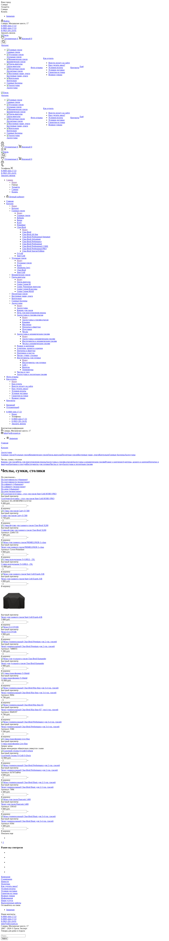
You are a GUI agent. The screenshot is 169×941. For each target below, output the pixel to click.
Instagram (10, 16)
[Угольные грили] (18, 54)
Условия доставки (9, 891)
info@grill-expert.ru (12, 433)
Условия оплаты (8, 888)
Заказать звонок (8, 175)
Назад (14, 182)
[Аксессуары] (18, 85)
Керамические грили (38, 455)
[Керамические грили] (18, 59)
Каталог (15, 208)
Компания (5, 877)
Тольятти (16, 187)
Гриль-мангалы (24, 282)
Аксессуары (22, 308)
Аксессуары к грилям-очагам (35, 320)
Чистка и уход (56, 464)
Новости (5, 881)
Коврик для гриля (9, 462)
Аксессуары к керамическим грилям (38, 339)
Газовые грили (23, 215)
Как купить (17, 384)
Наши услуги (7, 900)
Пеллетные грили (70, 455)
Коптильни (104, 455)
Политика (5, 884)
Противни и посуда (17, 464)
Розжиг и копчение (114, 462)
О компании (6, 879)
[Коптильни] (18, 78)
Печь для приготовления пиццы (31, 462)
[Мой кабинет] (2, 143)
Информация (7, 898)
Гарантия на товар (9, 893)
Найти (4, 939)
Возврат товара (8, 896)
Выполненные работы (11, 903)
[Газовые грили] (18, 50)
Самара (15, 189)
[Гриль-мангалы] (18, 64)
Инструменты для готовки (34, 362)
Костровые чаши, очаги (88, 455)
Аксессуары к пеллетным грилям (78, 464)
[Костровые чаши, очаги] (18, 73)
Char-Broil (26, 232)
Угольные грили (24, 263)
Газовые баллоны (117, 455)
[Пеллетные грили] (18, 69)
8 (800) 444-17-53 (8, 26)
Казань (15, 192)
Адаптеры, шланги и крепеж (135, 462)
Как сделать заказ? (9, 886)
